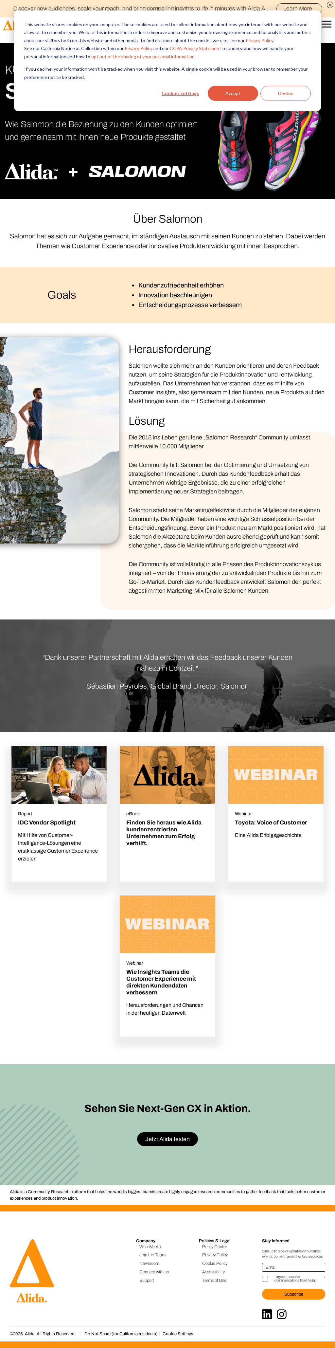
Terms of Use (214, 1280)
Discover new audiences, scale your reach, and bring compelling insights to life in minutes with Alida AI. (162, 8)
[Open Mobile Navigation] (326, 25)
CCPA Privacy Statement (195, 48)
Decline (285, 93)
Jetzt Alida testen (167, 1139)
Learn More (297, 8)
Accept (232, 93)
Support (146, 1280)
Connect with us (154, 1271)
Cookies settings (180, 93)
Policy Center (214, 1246)
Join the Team (152, 1254)
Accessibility (213, 1271)
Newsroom (149, 1263)
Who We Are (150, 1246)
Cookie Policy (214, 1263)
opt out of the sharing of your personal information (143, 56)
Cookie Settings (178, 1333)
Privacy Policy (259, 40)
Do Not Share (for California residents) (121, 1333)
